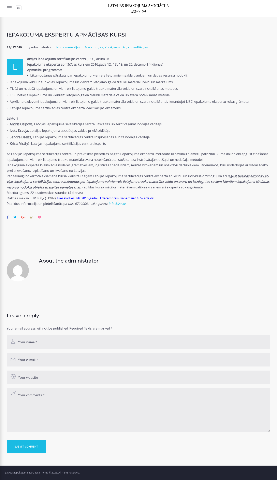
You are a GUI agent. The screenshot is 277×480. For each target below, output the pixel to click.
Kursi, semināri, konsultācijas (126, 47)
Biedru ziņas (94, 47)
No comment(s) (68, 47)
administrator (41, 47)
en (18, 8)
